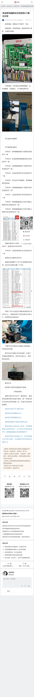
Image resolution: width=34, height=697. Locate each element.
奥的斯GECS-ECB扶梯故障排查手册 (13, 531)
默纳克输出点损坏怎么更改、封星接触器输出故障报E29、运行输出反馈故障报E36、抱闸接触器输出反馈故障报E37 (17, 429)
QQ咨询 (27, 236)
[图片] (28, 586)
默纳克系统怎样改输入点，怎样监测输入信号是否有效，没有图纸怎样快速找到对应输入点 (17, 439)
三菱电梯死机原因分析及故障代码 (12, 534)
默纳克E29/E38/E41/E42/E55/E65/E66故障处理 (16, 526)
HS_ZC (8, 510)
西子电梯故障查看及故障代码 (11, 528)
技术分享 (9, 6)
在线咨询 (27, 239)
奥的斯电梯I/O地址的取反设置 (13, 555)
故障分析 (16, 6)
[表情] (25, 586)
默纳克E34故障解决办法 (13, 413)
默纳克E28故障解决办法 (13, 417)
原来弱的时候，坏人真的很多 (13, 552)
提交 (8, 591)
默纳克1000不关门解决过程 (14, 409)
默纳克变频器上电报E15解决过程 (16, 422)
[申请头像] (29, 573)
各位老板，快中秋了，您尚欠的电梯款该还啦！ (18, 557)
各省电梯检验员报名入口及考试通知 (15, 549)
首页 (4, 6)
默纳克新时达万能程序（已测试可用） (16, 546)
